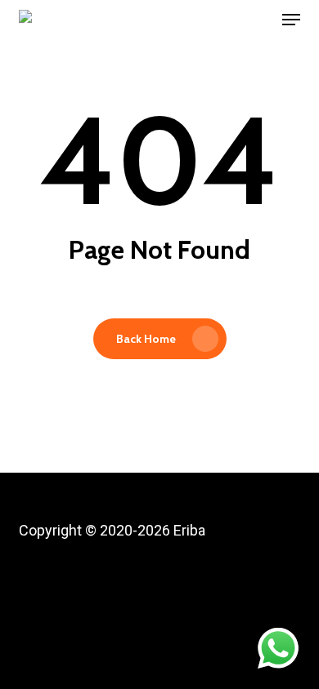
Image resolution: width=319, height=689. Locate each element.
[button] (291, 19)
